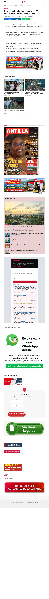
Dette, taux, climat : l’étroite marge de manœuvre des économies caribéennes (26, 239)
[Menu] (5, 2)
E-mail (16, 399)
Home (5, 5)
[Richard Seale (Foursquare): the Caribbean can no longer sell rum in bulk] (7, 246)
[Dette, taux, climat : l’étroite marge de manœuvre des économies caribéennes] (7, 240)
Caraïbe (6, 224)
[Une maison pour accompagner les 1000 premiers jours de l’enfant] (14, 85)
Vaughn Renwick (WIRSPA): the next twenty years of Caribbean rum (24, 250)
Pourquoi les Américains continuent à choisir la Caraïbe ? (18, 226)
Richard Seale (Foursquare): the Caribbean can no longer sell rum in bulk (25, 244)
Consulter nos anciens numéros (12, 451)
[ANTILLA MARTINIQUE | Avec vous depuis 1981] (23, 2)
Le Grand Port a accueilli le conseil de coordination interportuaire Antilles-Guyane (34, 93)
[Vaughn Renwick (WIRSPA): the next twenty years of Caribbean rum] (7, 252)
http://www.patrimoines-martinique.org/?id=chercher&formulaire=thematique (23, 38)
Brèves (6, 8)
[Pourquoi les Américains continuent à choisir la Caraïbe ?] (24, 213)
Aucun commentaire (29, 16)
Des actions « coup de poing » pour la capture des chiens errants (14, 111)
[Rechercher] (44, 2)
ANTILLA (36, 502)
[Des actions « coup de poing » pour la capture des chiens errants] (14, 103)
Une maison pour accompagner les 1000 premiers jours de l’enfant (12, 93)
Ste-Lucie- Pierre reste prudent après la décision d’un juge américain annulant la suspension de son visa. (27, 234)
